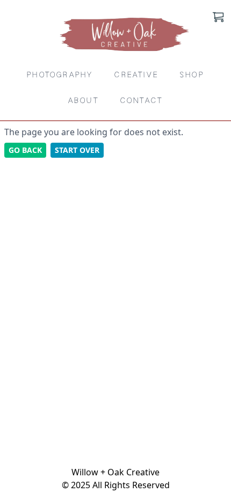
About (83, 101)
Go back (25, 150)
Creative (136, 75)
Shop (192, 75)
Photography (60, 75)
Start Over (77, 150)
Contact (141, 101)
